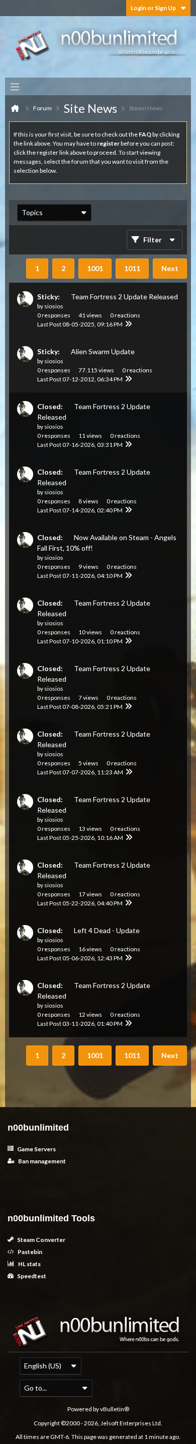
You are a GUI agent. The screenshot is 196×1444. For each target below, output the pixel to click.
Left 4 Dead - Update (107, 930)
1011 (132, 268)
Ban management (41, 1161)
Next (169, 268)
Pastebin (29, 1252)
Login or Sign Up (153, 8)
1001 (95, 268)
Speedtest (31, 1276)
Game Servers (36, 1149)
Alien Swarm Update (103, 351)
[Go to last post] (129, 324)
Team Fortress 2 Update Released (124, 296)
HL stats (29, 1264)
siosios (53, 306)
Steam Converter (40, 1239)
